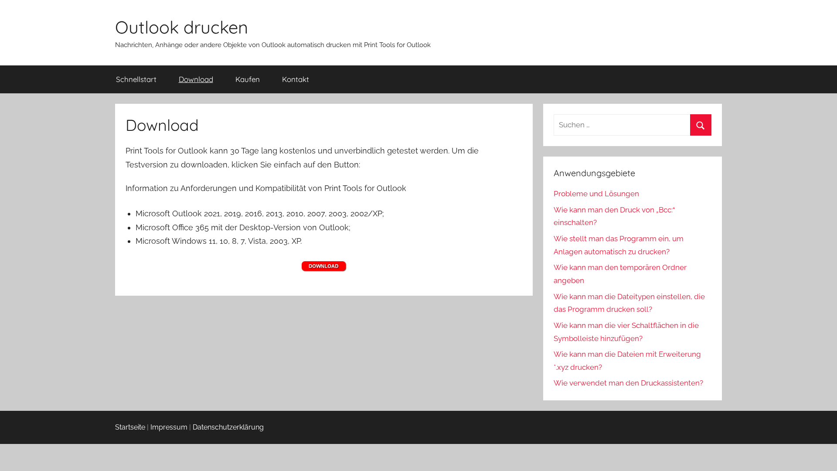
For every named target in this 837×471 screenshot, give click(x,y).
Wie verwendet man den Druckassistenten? (628, 383)
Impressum (168, 427)
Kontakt (295, 79)
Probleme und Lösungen (596, 193)
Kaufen (247, 79)
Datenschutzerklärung (228, 427)
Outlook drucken (181, 27)
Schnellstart (136, 79)
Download (196, 79)
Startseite (130, 427)
